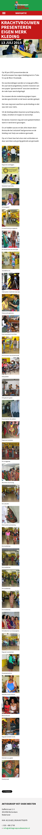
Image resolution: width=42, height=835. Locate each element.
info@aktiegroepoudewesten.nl (17, 828)
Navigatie (21, 13)
